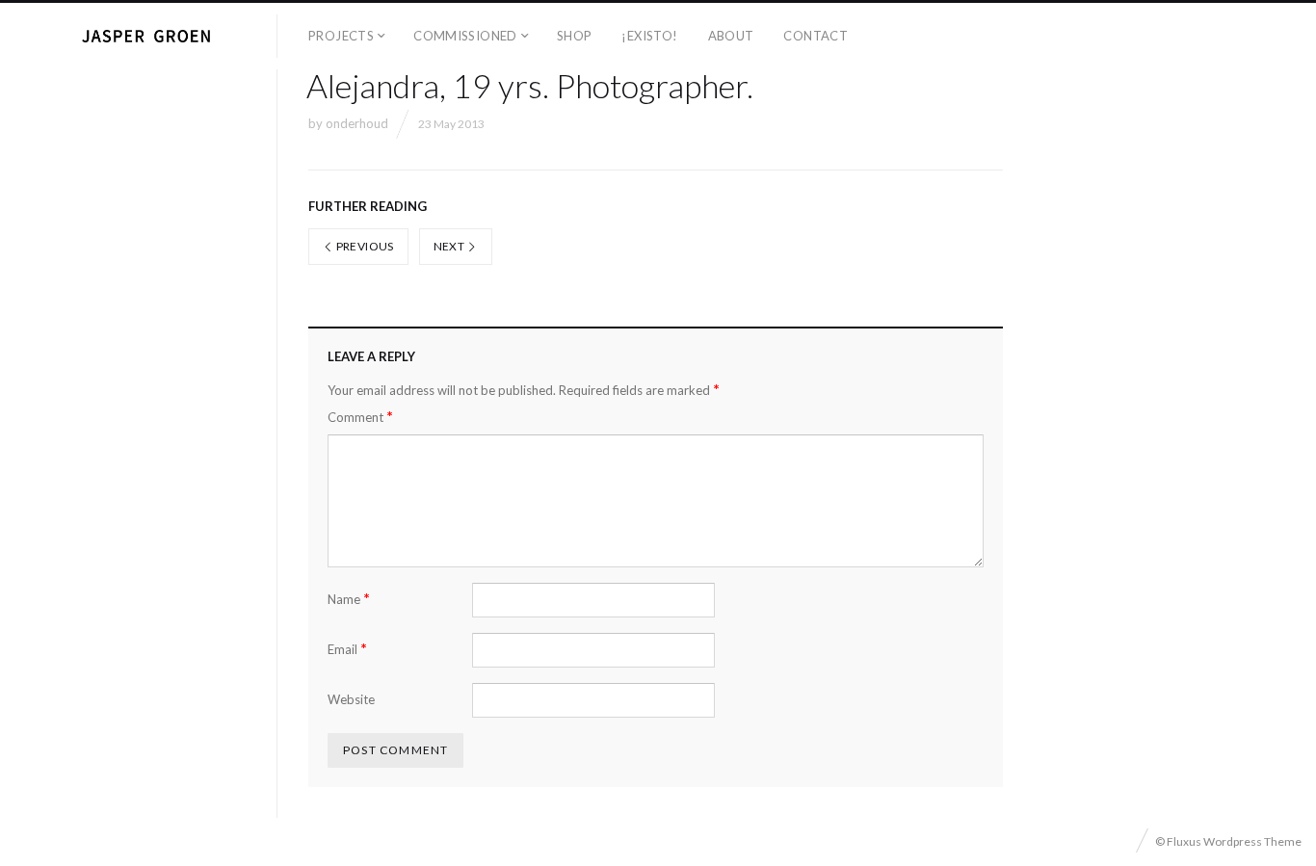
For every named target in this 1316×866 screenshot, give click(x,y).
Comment (360, 416)
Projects (341, 35)
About (731, 35)
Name (349, 598)
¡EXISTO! (649, 35)
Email (347, 649)
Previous (363, 246)
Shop (574, 35)
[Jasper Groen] (146, 36)
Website (351, 699)
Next (450, 246)
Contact (815, 35)
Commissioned (465, 35)
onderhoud (357, 123)
